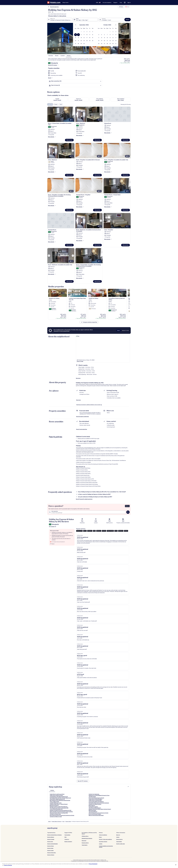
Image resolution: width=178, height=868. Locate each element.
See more (78, 378)
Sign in (129, 2)
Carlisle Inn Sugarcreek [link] (55, 814)
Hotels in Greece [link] (50, 854)
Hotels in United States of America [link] (54, 834)
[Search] (128, 512)
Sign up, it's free (125, 330)
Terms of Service (8, 865)
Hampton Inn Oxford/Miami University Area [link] (99, 795)
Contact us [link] (67, 839)
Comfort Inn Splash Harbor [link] (95, 804)
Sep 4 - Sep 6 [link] (121, 100)
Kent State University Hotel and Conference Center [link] (62, 815)
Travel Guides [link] (119, 841)
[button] (81, 31)
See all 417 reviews (52, 65)
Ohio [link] (63, 821)
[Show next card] (130, 304)
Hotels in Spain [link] (50, 848)
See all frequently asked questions (84, 499)
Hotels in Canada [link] (50, 839)
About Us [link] (118, 834)
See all (49, 77)
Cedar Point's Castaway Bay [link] (95, 800)
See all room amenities (81, 429)
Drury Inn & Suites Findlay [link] (95, 814)
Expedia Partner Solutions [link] (87, 838)
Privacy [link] (100, 837)
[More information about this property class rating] (52, 12)
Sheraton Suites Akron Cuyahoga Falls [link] (59, 812)
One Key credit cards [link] (120, 843)
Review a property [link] (68, 841)
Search (127, 19)
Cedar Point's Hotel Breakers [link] (95, 799)
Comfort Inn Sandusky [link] (94, 794)
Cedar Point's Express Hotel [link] (56, 795)
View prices (69, 140)
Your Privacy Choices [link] (103, 841)
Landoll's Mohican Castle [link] (55, 802)
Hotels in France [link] (50, 845)
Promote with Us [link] (85, 842)
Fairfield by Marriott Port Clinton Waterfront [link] (60, 797)
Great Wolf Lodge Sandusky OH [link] (57, 799)
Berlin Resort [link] (92, 805)
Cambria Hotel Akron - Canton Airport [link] (59, 804)
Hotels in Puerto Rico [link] (51, 852)
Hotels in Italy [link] (50, 841)
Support (115, 2)
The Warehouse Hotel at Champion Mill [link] (59, 807)
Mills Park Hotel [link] (92, 810)
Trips (121, 2)
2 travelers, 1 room (106, 20)
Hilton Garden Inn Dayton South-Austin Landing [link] (61, 811)
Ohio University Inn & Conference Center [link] (98, 812)
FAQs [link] (66, 837)
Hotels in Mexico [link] (50, 837)
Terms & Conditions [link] (103, 834)
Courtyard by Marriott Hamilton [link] (96, 801)
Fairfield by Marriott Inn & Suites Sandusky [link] (99, 802)
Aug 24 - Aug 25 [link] (78, 100)
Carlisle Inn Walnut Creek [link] (56, 816)
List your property (107, 2)
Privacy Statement (93, 863)
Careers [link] (117, 837)
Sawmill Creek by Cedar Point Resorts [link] (58, 806)
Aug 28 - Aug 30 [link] (99, 100)
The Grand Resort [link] (93, 811)
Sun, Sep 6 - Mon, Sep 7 (82, 20)
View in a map (80, 361)
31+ (127, 52)
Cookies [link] (100, 843)
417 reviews (52, 526)
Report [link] (53, 543)
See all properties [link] (54, 6)
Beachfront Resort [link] (54, 805)
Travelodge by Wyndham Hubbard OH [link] (59, 796)
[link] (127, 7)
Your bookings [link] (67, 834)
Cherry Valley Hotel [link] (54, 801)
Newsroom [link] (84, 840)
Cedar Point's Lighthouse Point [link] (57, 794)
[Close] (175, 864)
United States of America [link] (56, 821)
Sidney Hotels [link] (68, 821)
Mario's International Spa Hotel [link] (96, 815)
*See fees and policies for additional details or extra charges (88, 404)
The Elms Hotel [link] (92, 796)
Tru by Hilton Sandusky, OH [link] (56, 809)
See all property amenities (82, 416)
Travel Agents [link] (84, 845)
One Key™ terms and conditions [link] (105, 839)
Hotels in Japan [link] (50, 850)
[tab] (52, 790)
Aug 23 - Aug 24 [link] (57, 100)
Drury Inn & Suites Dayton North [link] (96, 797)
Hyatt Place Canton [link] (93, 806)
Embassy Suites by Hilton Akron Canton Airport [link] (100, 809)
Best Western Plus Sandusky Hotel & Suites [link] (60, 800)
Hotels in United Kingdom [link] (52, 843)
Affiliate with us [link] (85, 836)
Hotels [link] (49, 821)
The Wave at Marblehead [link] (95, 807)
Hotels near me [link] (119, 839)
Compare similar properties (90, 322)
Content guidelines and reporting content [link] (106, 846)
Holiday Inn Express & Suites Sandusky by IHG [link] (60, 810)
